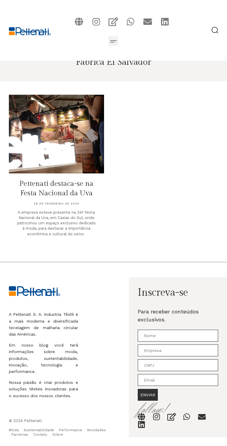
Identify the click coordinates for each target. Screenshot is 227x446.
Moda (14, 430)
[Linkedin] (164, 21)
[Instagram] (96, 21)
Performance (70, 430)
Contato (40, 434)
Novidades (96, 430)
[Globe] (78, 21)
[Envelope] (147, 21)
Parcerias (20, 434)
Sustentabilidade (39, 430)
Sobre (57, 434)
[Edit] (113, 21)
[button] (113, 41)
